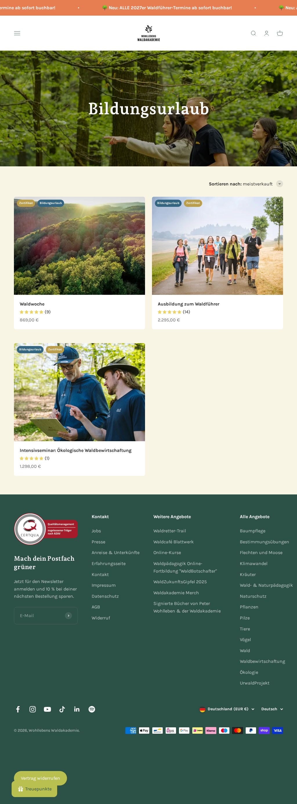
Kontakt (100, 574)
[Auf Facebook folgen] (18, 709)
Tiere (245, 629)
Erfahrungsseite (109, 563)
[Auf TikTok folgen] (62, 709)
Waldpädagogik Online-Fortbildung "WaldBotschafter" (185, 567)
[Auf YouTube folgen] (47, 709)
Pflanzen (249, 607)
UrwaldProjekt (254, 683)
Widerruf (101, 618)
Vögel (245, 639)
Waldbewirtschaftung (262, 661)
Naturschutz (253, 596)
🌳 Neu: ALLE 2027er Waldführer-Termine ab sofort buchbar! (160, 7)
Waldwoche (32, 304)
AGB (96, 607)
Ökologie (249, 672)
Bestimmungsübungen (264, 541)
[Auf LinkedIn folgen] (77, 709)
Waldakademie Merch (176, 592)
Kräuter (248, 574)
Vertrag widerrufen (40, 778)
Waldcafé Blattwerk (173, 541)
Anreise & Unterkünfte (116, 552)
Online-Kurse (167, 552)
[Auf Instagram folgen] (33, 709)
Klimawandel (253, 563)
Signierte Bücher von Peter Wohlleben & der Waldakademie (187, 607)
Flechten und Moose (261, 552)
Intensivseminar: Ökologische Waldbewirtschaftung (75, 450)
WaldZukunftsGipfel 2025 (180, 581)
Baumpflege (252, 530)
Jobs (96, 530)
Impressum (104, 585)
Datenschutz (105, 596)
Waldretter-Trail (169, 530)
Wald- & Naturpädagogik (266, 585)
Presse (98, 541)
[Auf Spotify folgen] (92, 709)
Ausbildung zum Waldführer (188, 304)
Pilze (245, 618)
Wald (245, 650)
